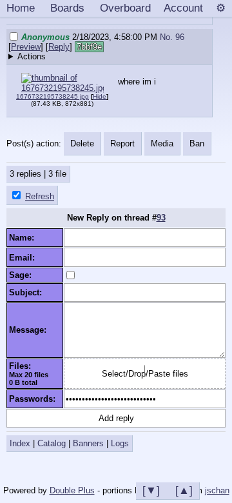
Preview (26, 47)
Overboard (125, 7)
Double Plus (72, 490)
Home (20, 7)
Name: (24, 237)
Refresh (39, 196)
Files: (22, 366)
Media (162, 143)
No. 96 (172, 37)
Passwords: (35, 399)
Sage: (23, 275)
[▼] (151, 490)
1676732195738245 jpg (52, 96)
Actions (31, 56)
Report (122, 143)
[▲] (184, 490)
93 (161, 217)
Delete (82, 143)
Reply (59, 47)
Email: (24, 257)
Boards (67, 7)
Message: (30, 330)
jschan (217, 490)
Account (183, 7)
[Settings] (220, 8)
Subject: (28, 292)
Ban (196, 143)
